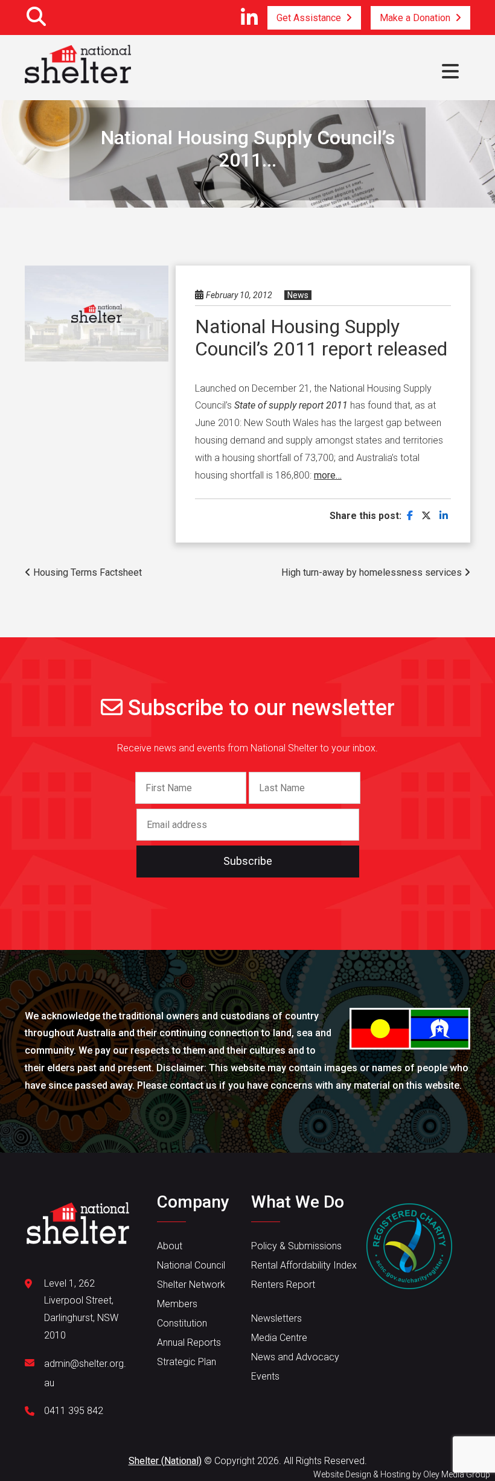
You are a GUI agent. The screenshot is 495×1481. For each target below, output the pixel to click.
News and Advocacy (295, 1357)
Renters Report (283, 1284)
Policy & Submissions (296, 1246)
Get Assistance (308, 18)
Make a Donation (415, 18)
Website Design (342, 1474)
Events (265, 1376)
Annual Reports (189, 1342)
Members (177, 1304)
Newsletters (276, 1318)
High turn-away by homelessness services (372, 572)
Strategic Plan (186, 1362)
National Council (191, 1265)
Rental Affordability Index (304, 1265)
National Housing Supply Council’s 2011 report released (321, 337)
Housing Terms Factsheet (86, 572)
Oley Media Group (456, 1474)
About (169, 1246)
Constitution (182, 1323)
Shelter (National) (165, 1461)
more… (328, 475)
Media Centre (279, 1337)
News (297, 295)
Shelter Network (191, 1284)
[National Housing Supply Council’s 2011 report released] (410, 515)
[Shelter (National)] (78, 64)
